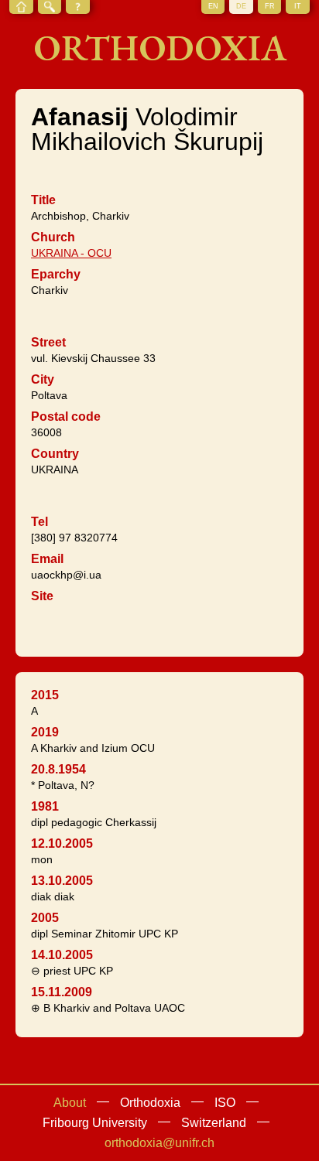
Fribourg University (95, 1122)
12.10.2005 (62, 843)
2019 (45, 732)
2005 (45, 917)
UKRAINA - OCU (71, 253)
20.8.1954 (58, 769)
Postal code (66, 416)
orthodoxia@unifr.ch (159, 1142)
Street (48, 342)
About (69, 1102)
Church (53, 237)
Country (55, 453)
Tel (39, 521)
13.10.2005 (62, 880)
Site (42, 596)
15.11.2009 (61, 992)
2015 (45, 695)
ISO (224, 1102)
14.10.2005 (62, 954)
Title (43, 200)
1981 (45, 806)
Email (47, 558)
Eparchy (56, 274)
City (42, 379)
